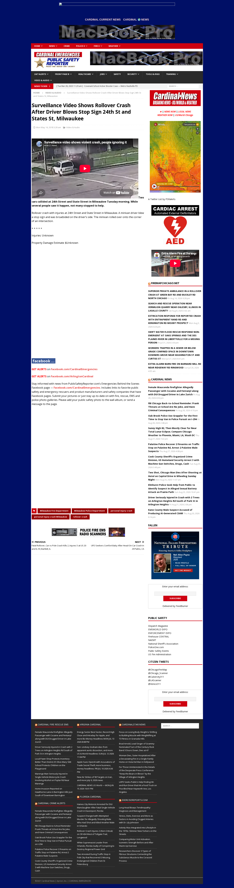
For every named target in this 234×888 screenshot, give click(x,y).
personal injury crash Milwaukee (50, 516)
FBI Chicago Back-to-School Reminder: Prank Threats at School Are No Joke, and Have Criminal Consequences (173, 407)
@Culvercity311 (156, 676)
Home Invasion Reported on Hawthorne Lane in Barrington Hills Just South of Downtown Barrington (53, 792)
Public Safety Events (158, 650)
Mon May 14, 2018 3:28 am (48, 127)
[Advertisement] (88, 304)
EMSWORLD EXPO (157, 629)
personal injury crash (121, 510)
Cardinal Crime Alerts (51, 803)
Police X (80, 46)
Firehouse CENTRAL (158, 636)
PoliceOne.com (156, 647)
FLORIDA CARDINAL (90, 796)
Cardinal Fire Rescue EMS (53, 724)
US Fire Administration (159, 654)
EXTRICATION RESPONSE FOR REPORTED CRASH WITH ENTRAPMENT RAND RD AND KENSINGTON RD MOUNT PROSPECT (174, 319)
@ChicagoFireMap (157, 669)
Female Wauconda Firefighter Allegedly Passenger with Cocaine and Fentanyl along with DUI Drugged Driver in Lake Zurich (173, 391)
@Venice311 (154, 683)
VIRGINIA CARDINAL (90, 724)
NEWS (52, 46)
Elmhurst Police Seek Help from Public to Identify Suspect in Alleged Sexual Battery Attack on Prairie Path (172, 488)
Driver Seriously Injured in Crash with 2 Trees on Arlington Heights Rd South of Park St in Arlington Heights (173, 501)
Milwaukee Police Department (89, 510)
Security (132, 74)
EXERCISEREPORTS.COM (135, 800)
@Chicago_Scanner (158, 673)
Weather (113, 46)
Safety (117, 74)
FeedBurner (182, 606)
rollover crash (80, 516)
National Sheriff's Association (163, 643)
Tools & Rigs (153, 74)
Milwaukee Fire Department (54, 510)
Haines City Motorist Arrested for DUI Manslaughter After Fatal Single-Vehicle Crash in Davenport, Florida (96, 807)
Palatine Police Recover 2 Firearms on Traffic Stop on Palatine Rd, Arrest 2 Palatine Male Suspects (173, 448)
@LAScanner (154, 680)
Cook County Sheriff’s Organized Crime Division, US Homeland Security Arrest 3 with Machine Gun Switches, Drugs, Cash (173, 460)
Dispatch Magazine (158, 625)
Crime (67, 46)
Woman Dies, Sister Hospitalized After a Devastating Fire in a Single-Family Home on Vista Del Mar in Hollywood (137, 759)
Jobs (102, 74)
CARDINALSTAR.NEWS (133, 724)
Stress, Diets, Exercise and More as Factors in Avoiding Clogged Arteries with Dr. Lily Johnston (136, 819)
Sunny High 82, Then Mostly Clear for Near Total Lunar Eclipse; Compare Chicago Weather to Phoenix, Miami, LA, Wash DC (172, 432)
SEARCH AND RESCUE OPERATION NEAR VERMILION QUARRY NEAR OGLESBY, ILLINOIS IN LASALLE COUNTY (174, 307)
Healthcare (84, 74)
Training (171, 74)
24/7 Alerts (40, 74)
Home (37, 46)
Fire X (97, 46)
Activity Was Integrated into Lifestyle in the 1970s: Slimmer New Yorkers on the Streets (137, 831)
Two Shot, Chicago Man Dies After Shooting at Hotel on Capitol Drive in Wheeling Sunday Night (175, 476)
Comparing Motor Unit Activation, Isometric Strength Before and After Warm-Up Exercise (136, 842)
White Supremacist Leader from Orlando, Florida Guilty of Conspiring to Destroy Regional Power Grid (95, 846)
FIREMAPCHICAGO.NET (165, 283)
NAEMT (152, 640)
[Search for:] (183, 85)
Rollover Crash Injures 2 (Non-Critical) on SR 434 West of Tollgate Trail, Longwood (95, 834)
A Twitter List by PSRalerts (161, 199)
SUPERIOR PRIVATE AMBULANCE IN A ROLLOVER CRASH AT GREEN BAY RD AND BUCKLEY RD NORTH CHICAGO (174, 295)
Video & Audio (41, 80)
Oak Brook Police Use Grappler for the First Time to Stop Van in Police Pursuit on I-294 (53, 841)
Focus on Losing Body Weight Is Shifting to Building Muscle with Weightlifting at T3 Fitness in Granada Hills (138, 735)
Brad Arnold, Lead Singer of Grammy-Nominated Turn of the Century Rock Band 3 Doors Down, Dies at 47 (137, 747)
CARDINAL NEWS (161, 379)
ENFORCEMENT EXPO (159, 633)
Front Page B (62, 74)
